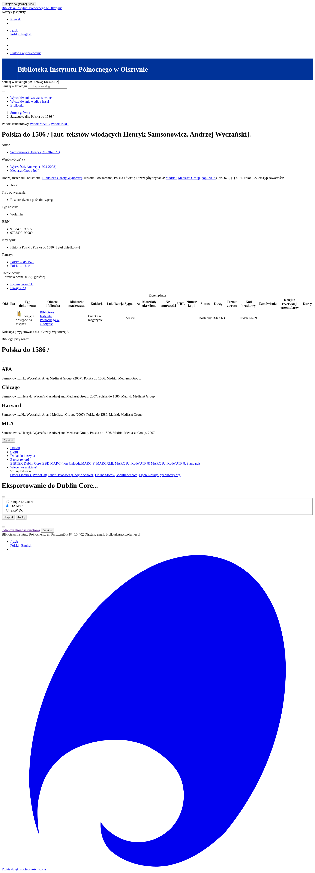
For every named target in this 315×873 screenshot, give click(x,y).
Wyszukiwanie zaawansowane (31, 97)
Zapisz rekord (19, 459)
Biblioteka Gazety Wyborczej (62, 178)
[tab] (18, 288)
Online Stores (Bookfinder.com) (116, 475)
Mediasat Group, (189, 178)
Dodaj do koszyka (22, 456)
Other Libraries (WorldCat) (28, 475)
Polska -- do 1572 (22, 262)
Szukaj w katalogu (14, 86)
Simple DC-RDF (22, 502)
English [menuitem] (26, 34)
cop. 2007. (209, 178)
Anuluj (21, 517)
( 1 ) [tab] (22, 284)
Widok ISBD (60, 124)
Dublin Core (32, 463)
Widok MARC (40, 124)
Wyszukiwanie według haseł (29, 101)
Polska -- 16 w (20, 266)
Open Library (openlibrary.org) (160, 475)
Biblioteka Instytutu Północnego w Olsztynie (32, 8)
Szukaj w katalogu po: (17, 82)
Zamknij (8, 440)
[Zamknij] (3, 361)
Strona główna (20, 112)
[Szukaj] (3, 91)
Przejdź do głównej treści (18, 4)
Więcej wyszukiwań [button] (24, 467)
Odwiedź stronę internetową (21, 530)
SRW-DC (17, 510)
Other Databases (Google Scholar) (71, 475)
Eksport (8, 517)
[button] (15, 19)
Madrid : (171, 178)
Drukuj (15, 448)
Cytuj (14, 452)
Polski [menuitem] (15, 34)
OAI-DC (16, 506)
